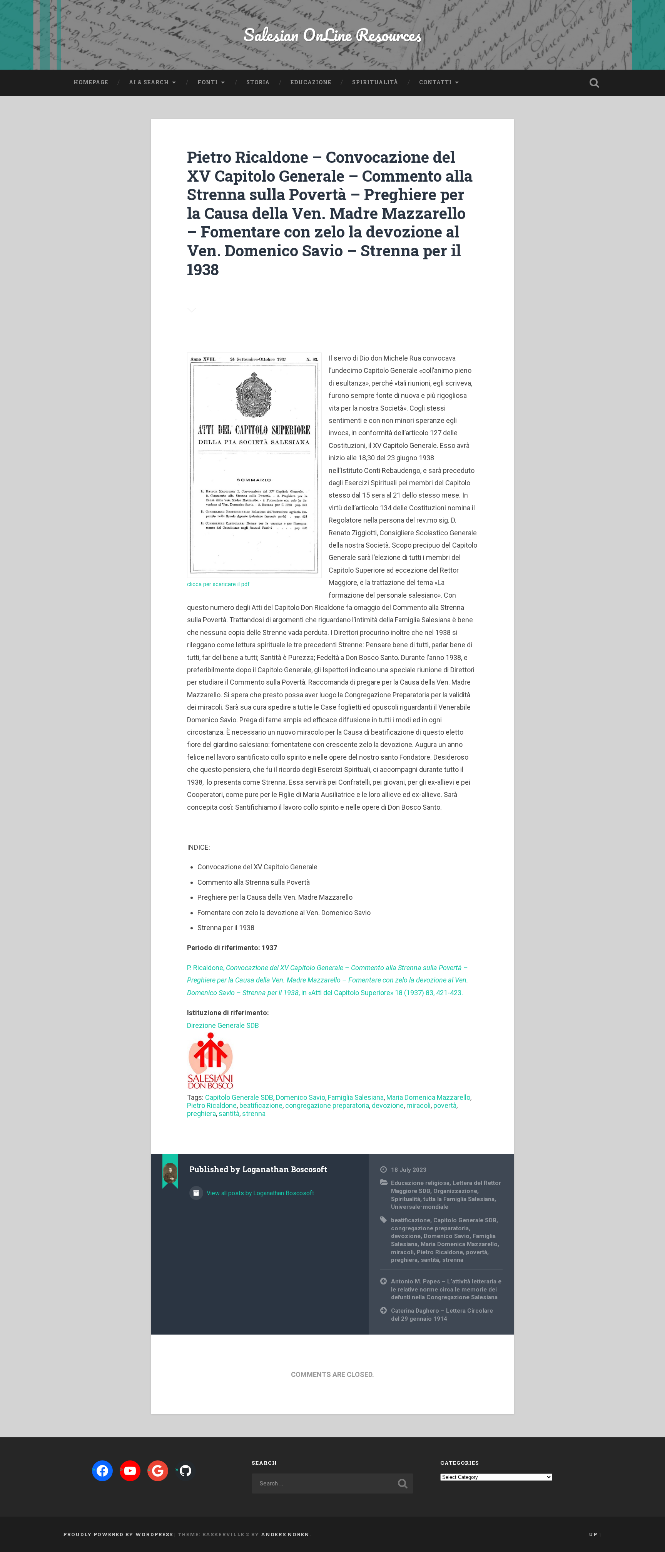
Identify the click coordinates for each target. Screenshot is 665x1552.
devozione (388, 1105)
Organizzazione (455, 1191)
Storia (258, 82)
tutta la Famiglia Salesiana (459, 1199)
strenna (254, 1113)
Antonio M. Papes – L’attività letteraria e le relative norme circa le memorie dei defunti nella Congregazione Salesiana (446, 1289)
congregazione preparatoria (327, 1105)
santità (229, 1113)
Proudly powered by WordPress (118, 1534)
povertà (444, 1105)
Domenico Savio (300, 1097)
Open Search (594, 83)
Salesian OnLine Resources (332, 34)
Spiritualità (375, 82)
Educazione (311, 82)
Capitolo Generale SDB (239, 1097)
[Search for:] (332, 1483)
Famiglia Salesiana (356, 1097)
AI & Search (149, 82)
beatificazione (260, 1105)
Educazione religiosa (420, 1182)
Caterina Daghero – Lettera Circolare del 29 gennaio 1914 (442, 1314)
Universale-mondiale (419, 1206)
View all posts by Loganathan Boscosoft (259, 1193)
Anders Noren (285, 1534)
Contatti (435, 82)
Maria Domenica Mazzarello (428, 1097)
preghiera (201, 1113)
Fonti (207, 82)
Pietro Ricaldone (212, 1105)
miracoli (418, 1105)
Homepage (91, 82)
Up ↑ (595, 1534)
